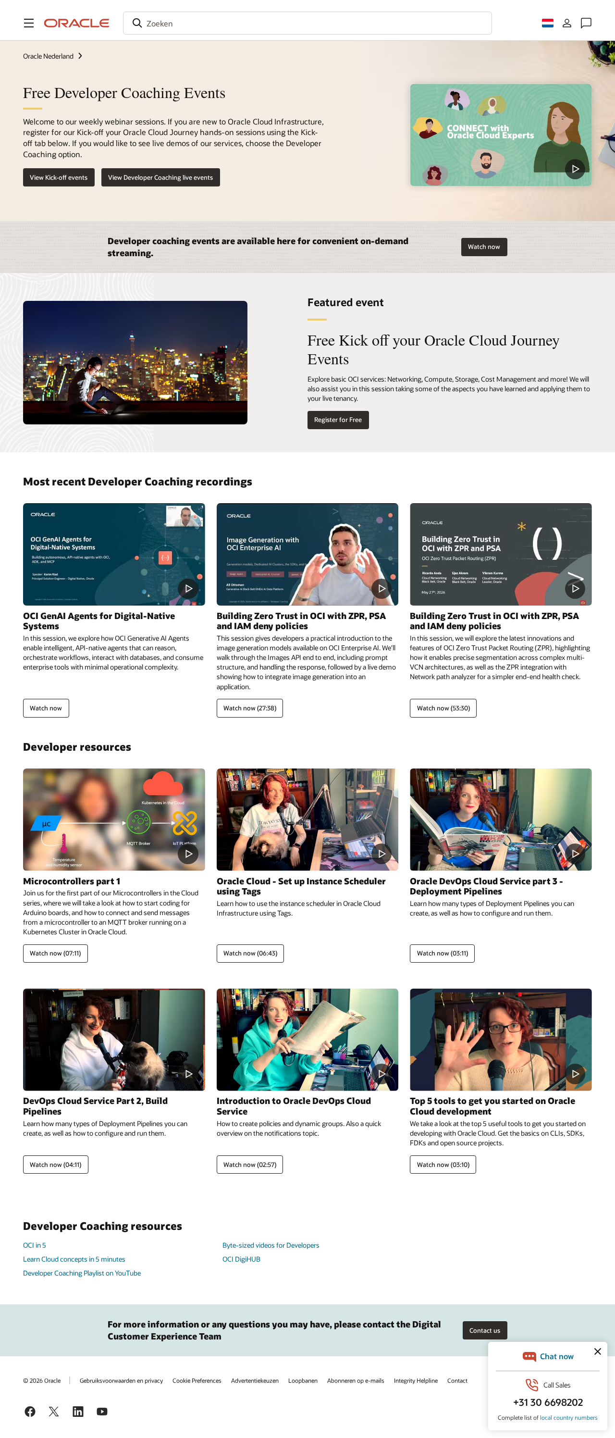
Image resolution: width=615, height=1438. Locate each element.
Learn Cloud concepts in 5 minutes (74, 1259)
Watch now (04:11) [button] (55, 1164)
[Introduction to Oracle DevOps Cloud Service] (308, 1040)
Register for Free (338, 419)
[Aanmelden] (567, 23)
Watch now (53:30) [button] (443, 708)
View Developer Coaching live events (160, 177)
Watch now (484, 246)
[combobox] (307, 23)
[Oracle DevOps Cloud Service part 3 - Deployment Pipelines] (501, 820)
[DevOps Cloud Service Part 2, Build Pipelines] (114, 1040)
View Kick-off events (58, 177)
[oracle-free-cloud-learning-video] (501, 135)
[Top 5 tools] (501, 1040)
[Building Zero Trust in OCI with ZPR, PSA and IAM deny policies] (308, 554)
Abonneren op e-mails (355, 1380)
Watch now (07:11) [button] (55, 953)
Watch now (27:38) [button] (249, 708)
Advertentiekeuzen (255, 1380)
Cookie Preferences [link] (196, 1380)
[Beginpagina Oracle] (76, 23)
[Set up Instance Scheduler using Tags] (308, 820)
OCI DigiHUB (241, 1259)
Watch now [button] (46, 708)
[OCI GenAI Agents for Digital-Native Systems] (114, 554)
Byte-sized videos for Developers (271, 1245)
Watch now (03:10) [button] (443, 1164)
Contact (457, 1380)
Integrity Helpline (416, 1380)
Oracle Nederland (48, 56)
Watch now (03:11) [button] (442, 953)
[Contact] (586, 23)
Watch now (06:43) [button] (250, 953)
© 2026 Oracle (42, 1380)
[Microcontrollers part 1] (114, 820)
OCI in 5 (34, 1245)
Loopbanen (303, 1380)
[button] (29, 23)
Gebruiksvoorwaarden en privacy (121, 1380)
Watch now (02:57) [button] (249, 1164)
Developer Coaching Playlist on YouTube (82, 1272)
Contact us (484, 1330)
